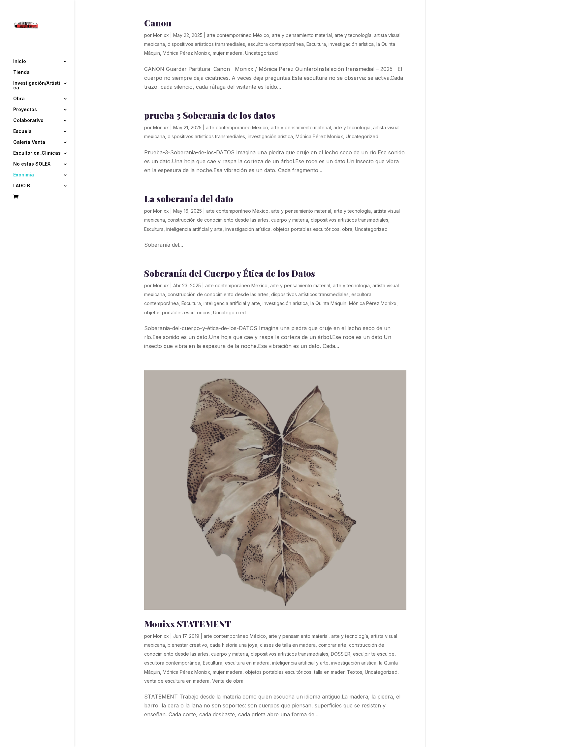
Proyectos (25, 109)
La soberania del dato (188, 198)
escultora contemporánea (276, 44)
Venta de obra (227, 681)
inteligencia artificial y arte (194, 229)
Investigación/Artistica (36, 85)
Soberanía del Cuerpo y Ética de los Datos (229, 273)
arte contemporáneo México (238, 35)
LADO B (21, 185)
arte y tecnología (352, 35)
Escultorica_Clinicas (37, 153)
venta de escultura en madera (176, 681)
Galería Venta (29, 142)
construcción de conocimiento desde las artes (218, 220)
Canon (158, 23)
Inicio (19, 61)
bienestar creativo (187, 645)
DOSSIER (340, 654)
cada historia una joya (233, 645)
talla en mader (329, 672)
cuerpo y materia (289, 220)
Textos (354, 672)
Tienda (21, 72)
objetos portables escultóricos (306, 229)
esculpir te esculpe (374, 654)
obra (347, 229)
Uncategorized (261, 53)
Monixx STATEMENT (187, 624)
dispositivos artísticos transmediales (206, 44)
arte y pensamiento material (302, 35)
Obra (19, 98)
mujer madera (227, 53)
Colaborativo (28, 120)
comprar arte (332, 645)
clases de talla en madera (288, 645)
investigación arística (351, 44)
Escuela (22, 131)
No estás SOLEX (31, 164)
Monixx (161, 35)
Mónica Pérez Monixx (186, 53)
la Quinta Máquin (328, 303)
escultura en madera (247, 663)
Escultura (316, 44)
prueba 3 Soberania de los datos (209, 115)
